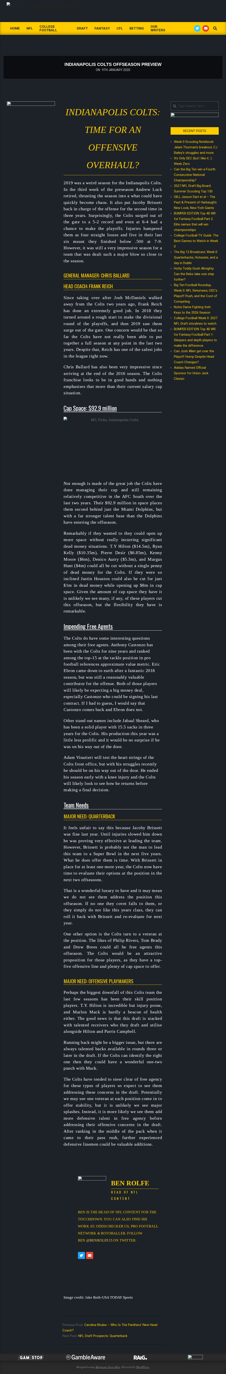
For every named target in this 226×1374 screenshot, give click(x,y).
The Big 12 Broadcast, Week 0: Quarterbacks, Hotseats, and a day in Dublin (196, 257)
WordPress (142, 1367)
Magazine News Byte (108, 1367)
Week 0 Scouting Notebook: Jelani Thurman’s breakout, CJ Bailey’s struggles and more (195, 147)
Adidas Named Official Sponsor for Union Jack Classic (191, 373)
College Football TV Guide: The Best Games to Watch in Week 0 (196, 240)
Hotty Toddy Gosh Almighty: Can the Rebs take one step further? (194, 273)
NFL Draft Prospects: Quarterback (102, 1336)
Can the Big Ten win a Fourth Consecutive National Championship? (194, 174)
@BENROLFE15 (99, 1240)
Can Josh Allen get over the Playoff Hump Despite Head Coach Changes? (194, 356)
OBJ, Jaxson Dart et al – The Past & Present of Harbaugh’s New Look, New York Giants (195, 202)
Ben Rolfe (130, 1183)
